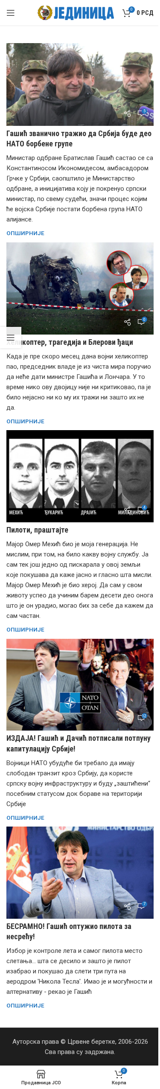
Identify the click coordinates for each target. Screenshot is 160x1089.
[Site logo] (76, 12)
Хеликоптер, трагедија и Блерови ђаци (69, 342)
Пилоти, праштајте (37, 529)
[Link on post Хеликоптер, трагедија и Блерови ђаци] (80, 288)
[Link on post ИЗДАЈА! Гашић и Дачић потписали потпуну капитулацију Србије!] (80, 685)
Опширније (25, 233)
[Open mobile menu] (10, 12)
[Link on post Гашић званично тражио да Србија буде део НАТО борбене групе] (80, 84)
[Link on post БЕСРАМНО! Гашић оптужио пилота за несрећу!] (80, 873)
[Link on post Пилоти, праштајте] (80, 476)
